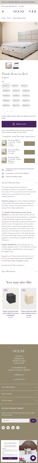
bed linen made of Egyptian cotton (16, 261)
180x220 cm (26, 100)
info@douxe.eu (19, 375)
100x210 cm (16, 90)
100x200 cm (6, 90)
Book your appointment (9, 6)
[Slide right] (3, 301)
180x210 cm (16, 100)
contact (19, 265)
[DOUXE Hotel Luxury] (19, 11)
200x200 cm (6, 105)
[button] (3, 11)
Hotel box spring (7, 201)
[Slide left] (33, 42)
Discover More (21, 132)
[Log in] (32, 11)
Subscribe (10, 458)
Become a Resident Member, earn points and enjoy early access (19, 2)
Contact (21, 6)
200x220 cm (26, 105)
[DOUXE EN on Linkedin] (13, 427)
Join (33, 420)
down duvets (15, 258)
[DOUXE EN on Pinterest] (8, 427)
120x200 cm (26, 90)
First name (4, 448)
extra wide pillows (27, 258)
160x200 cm (16, 95)
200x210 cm (16, 105)
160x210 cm (26, 95)
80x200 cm (6, 85)
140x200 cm (6, 95)
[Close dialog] (36, 441)
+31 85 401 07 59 (19, 379)
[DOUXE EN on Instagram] (17, 427)
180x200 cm (6, 100)
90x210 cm (24, 85)
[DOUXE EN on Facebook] (3, 427)
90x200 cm (15, 85)
